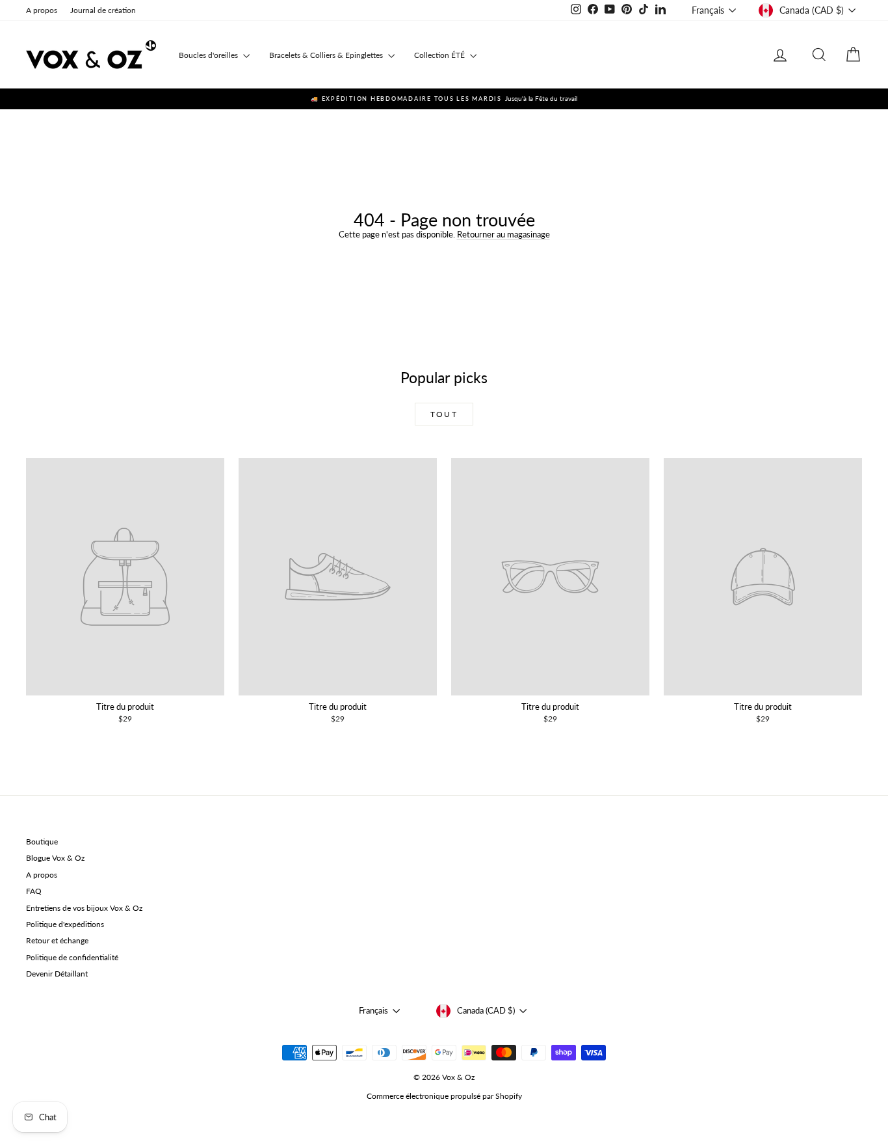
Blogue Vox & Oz (55, 858)
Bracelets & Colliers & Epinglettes (327, 55)
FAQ (34, 891)
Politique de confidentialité (72, 957)
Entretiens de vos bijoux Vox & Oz (84, 908)
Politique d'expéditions (65, 924)
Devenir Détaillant (57, 973)
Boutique (42, 841)
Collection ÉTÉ (440, 55)
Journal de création (103, 10)
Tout (444, 414)
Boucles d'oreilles (209, 55)
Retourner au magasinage (503, 234)
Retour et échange (57, 940)
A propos (41, 10)
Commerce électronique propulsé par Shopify (444, 1096)
